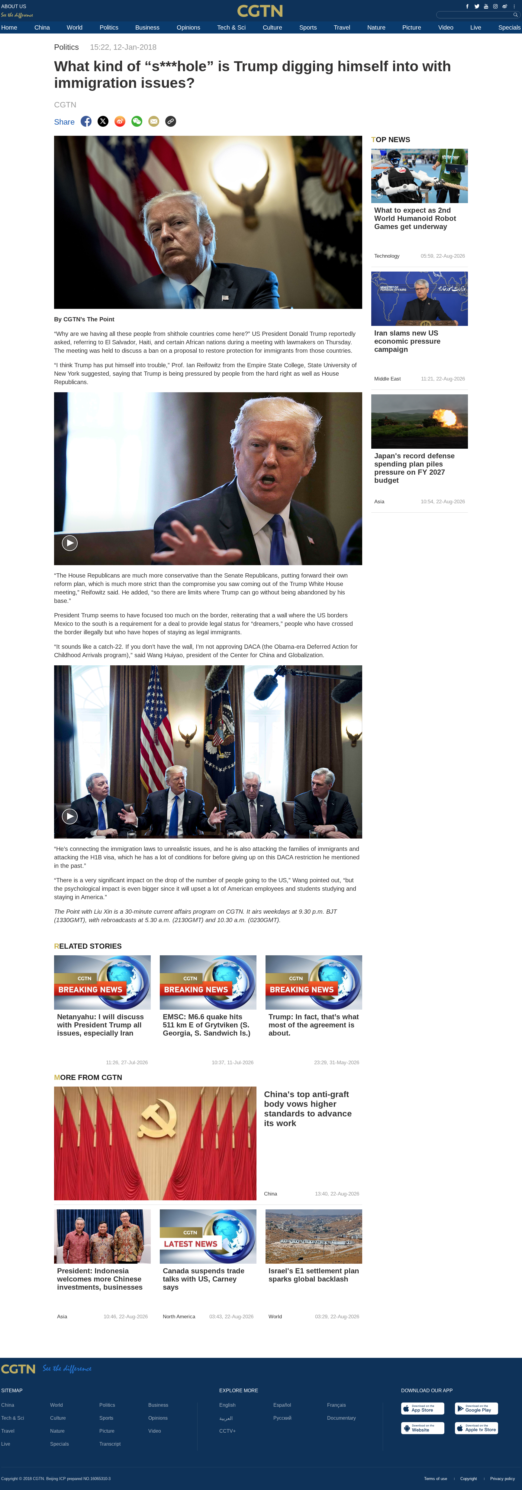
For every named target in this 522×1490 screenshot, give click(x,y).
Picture (411, 27)
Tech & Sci (231, 27)
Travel (342, 27)
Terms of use (436, 1478)
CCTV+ (227, 1431)
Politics (109, 27)
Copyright (469, 1478)
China (42, 27)
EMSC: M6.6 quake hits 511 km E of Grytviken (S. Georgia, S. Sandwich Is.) (206, 1025)
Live (475, 27)
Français (336, 1405)
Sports (308, 27)
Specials (509, 27)
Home (9, 27)
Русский (282, 1418)
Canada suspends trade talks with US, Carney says (203, 1279)
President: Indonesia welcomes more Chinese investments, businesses (100, 1279)
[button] (70, 543)
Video (445, 27)
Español (282, 1405)
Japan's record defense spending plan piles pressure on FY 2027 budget (414, 468)
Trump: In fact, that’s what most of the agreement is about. (314, 1025)
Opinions (188, 27)
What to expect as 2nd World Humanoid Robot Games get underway (415, 218)
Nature (376, 27)
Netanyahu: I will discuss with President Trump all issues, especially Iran (100, 1025)
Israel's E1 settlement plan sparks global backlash (314, 1275)
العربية (226, 1418)
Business (147, 27)
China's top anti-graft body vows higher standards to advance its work (308, 1109)
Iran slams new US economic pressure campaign (407, 341)
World (74, 27)
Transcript (110, 1444)
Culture (272, 27)
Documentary (341, 1418)
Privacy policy (502, 1478)
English (227, 1405)
